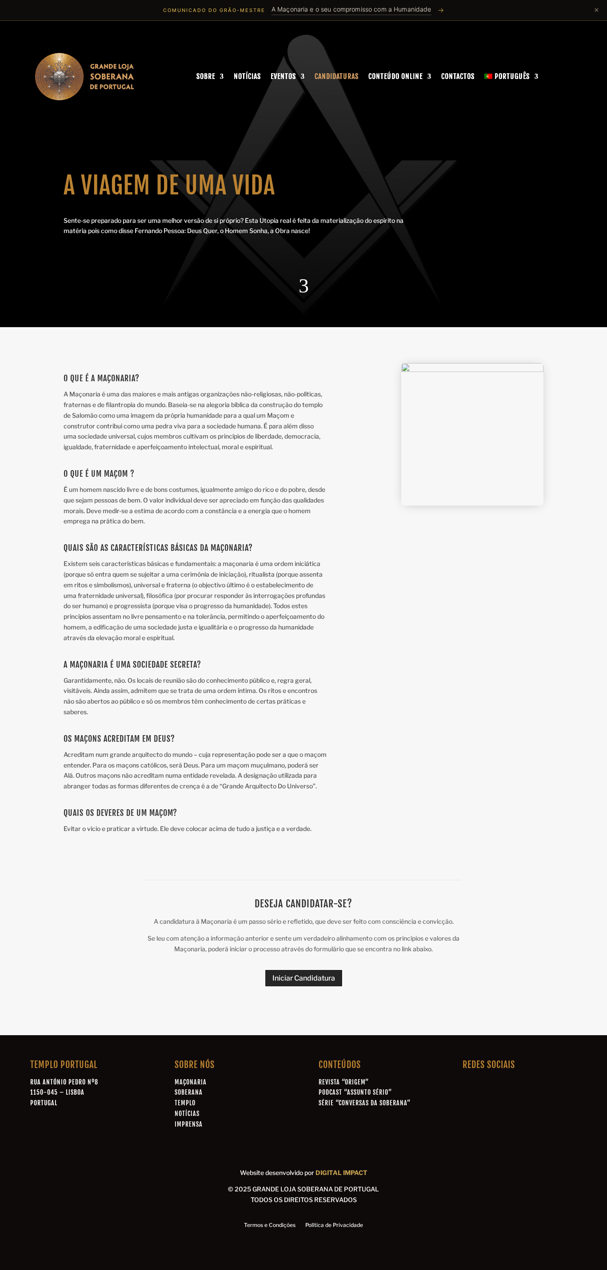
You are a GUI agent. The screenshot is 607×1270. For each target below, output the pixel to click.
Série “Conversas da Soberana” (365, 1103)
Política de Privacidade (334, 1225)
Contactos (458, 76)
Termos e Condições (270, 1225)
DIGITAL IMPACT (341, 1172)
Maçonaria (191, 1082)
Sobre (205, 76)
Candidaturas (337, 76)
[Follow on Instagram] (508, 1085)
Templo (185, 1103)
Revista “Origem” (344, 1082)
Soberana (189, 1092)
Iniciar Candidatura (303, 978)
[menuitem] (511, 76)
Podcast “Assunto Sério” (355, 1092)
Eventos (283, 76)
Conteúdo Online (395, 76)
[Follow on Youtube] (528, 1085)
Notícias (247, 76)
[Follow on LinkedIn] (487, 1085)
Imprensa (189, 1124)
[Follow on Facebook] (467, 1085)
